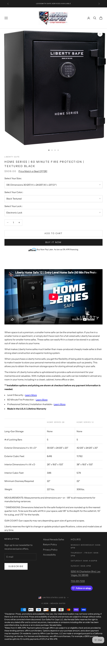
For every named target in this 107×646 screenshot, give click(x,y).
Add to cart (53, 233)
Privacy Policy (50, 549)
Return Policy (50, 544)
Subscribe (16, 566)
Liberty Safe (12, 157)
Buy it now (53, 242)
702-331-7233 (78, 581)
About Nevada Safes (53, 539)
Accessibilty (49, 554)
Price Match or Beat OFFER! (33, 171)
